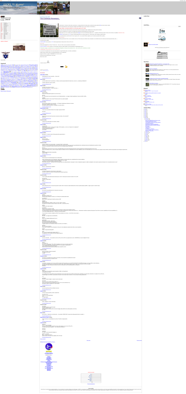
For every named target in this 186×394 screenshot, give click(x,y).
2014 (145, 112)
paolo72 (41, 188)
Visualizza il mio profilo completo (153, 44)
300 (11, 67)
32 (140, 17)
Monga (7, 81)
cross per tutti (22, 76)
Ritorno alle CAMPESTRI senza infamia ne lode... (153, 120)
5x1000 (3, 69)
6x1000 (7, 70)
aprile (146, 137)
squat (8, 85)
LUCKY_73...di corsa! (13, 4)
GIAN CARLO (42, 74)
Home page (88, 340)
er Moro (41, 114)
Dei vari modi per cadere (148, 96)
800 (24, 70)
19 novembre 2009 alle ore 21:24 (46, 113)
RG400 (37, 82)
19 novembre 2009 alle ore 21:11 (46, 89)
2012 (145, 114)
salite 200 (10, 84)
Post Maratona (8, 82)
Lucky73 (41, 193)
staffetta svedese (17, 85)
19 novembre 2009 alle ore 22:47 (46, 154)
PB (27, 81)
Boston (19, 72)
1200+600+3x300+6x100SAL (5, 66)
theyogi (41, 132)
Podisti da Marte (3, 82)
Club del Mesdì (6, 75)
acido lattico (35, 70)
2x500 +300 (2, 67)
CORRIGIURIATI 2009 (20, 75)
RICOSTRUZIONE (14, 83)
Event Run (20, 77)
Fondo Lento (35, 77)
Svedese (25, 85)
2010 (145, 116)
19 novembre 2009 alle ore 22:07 (46, 141)
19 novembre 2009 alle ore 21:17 (46, 100)
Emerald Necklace (13, 77)
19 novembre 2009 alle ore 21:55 (46, 131)
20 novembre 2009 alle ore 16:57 (46, 303)
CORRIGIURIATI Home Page (29, 75)
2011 (145, 115)
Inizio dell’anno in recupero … (154, 83)
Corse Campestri (10, 76)
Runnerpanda (147, 101)
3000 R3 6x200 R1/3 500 (28, 67)
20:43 (47, 69)
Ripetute (31, 83)
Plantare (36, 81)
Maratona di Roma (10, 80)
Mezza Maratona (30, 80)
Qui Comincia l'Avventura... (50, 18)
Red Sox (24, 82)
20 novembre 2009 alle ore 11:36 (46, 248)
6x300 (12, 70)
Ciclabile (32, 74)
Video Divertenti (18, 87)
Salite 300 (14, 84)
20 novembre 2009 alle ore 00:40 (46, 163)
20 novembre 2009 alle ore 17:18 (46, 311)
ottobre (146, 131)
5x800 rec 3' (24, 69)
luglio (146, 134)
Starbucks (21, 85)
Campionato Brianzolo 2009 (29, 73)
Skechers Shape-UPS (33, 84)
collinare (11, 75)
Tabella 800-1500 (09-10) (31, 85)
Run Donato (3, 84)
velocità (13, 87)
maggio (146, 136)
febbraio (146, 139)
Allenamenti (6, 71)
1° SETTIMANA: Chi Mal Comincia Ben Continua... (153, 122)
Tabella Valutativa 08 (26, 86)
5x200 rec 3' (10, 69)
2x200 (30, 66)
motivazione (14, 81)
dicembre (146, 118)
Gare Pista (29, 78)
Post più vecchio (139, 340)
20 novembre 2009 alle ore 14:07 (46, 260)
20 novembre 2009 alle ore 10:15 (46, 187)
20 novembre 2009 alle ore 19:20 (46, 321)
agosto (146, 133)
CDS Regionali (16, 74)
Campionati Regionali (21, 73)
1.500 (13, 64)
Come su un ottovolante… (154, 68)
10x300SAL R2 (22, 65)
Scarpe (21, 84)
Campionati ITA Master (13, 73)
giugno (146, 135)
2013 (145, 113)
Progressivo (20, 82)
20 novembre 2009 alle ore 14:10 (46, 267)
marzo (146, 138)
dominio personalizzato (34, 76)
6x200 (10, 70)
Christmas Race (24, 74)
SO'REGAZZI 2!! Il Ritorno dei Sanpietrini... (152, 124)
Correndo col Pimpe (148, 104)
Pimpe (41, 85)
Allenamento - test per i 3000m (149, 99)
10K (13, 65)
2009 (145, 117)
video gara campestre (23, 87)
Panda (21, 81)
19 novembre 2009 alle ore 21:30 (46, 118)
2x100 (28, 66)
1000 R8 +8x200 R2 (8, 65)
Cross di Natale (18, 76)
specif (1, 85)
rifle (22, 83)
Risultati (36, 83)
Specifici (4, 85)
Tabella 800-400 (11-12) (16, 86)
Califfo (4, 73)
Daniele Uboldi (42, 108)
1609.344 (19, 66)
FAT (100, 25)
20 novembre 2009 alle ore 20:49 (46, 337)
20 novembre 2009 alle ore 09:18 (46, 168)
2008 (145, 141)
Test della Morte (2, 87)
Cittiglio (36, 74)
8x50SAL (32, 70)
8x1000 (28, 70)
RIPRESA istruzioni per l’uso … (154, 73)
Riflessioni (26, 83)
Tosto (41, 286)
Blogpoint (15, 72)
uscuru (41, 124)
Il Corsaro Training (148, 98)
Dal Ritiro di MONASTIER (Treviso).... (151, 121)
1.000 (1, 64)
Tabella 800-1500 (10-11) (5, 86)
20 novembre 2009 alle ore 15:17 (46, 289)
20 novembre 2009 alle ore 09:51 (46, 173)
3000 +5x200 (23, 67)
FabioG (41, 137)
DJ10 (29, 76)
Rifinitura (20, 83)
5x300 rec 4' (19, 69)
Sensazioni (24, 84)
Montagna (10, 81)
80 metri (22, 70)
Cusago (26, 76)
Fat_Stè (41, 101)
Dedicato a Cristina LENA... (149, 130)
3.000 (8, 67)
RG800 (3, 83)
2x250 (33, 66)
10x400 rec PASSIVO (33, 65)
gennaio (146, 140)
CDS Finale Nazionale (9, 74)
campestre (7, 73)
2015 (145, 111)
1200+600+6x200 (12, 66)
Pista (33, 81)
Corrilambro (36, 75)
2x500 (36, 66)
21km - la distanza (148, 95)
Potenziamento (13, 82)
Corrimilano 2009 (4, 76)
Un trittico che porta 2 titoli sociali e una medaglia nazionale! (159, 78)
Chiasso (20, 74)
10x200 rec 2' (17, 65)
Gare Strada (35, 78)
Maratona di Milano (3, 80)
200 (21, 66)
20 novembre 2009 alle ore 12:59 (46, 254)
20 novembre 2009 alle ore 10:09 (46, 182)
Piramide (30, 81)
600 (36, 69)
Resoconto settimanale (28, 82)
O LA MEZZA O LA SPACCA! (149, 128)
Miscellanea (2, 81)
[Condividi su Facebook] (48, 62)
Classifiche (2, 75)
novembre (147, 119)
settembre (147, 132)
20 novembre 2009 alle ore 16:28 (46, 298)
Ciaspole (28, 74)
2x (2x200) (24, 66)
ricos (10, 83)
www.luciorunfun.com (29, 87)
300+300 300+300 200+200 (16, 67)
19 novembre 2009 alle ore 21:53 (46, 123)
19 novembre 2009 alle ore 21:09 (46, 84)
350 (32, 67)
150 (15, 66)
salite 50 (18, 84)
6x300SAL (15, 70)
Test (36, 86)
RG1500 (33, 82)
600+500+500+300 (3, 70)
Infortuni (34, 79)
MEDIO (24, 80)
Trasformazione (7, 87)
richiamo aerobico (7, 83)
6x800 (19, 70)
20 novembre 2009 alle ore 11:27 (46, 239)
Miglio (36, 80)
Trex (10, 87)
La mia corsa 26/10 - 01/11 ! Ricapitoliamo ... (152, 129)
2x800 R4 (5, 67)
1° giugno (146, 93)
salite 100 (7, 84)
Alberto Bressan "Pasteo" (44, 317)
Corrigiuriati (14, 75)
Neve (18, 81)
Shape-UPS (28, 84)
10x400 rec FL (27, 65)
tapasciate (33, 86)
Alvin (41, 79)
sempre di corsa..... (148, 90)
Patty (41, 236)
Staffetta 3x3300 (12, 85)
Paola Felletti (24, 81)
